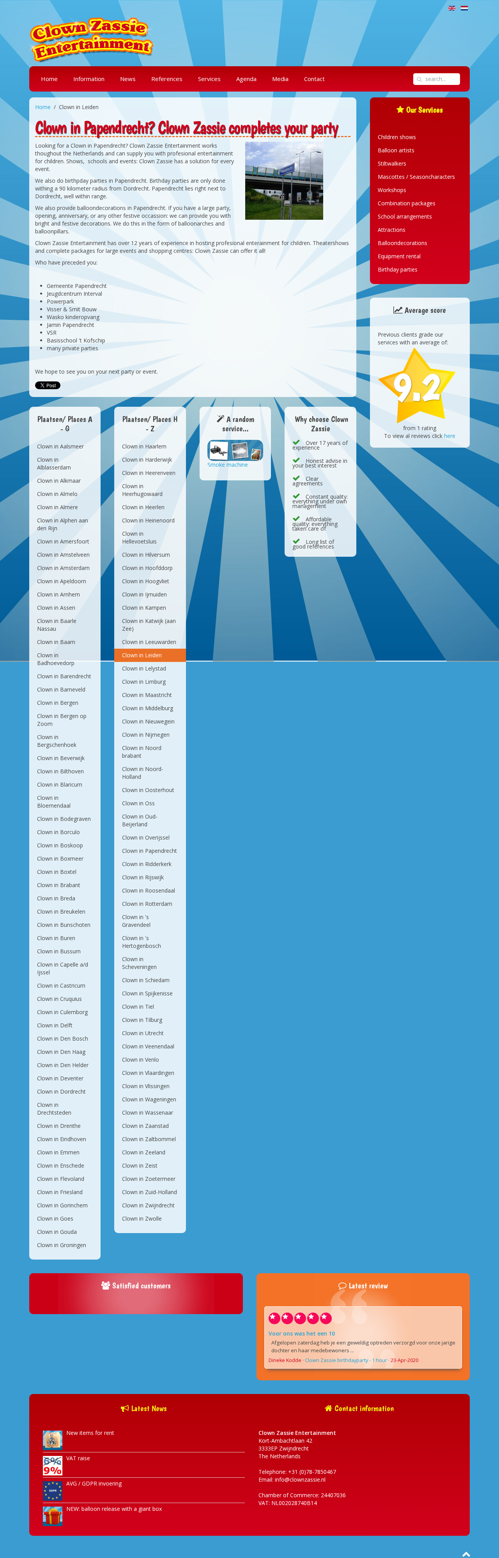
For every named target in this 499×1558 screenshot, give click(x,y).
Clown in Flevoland (60, 1178)
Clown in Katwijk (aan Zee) (149, 624)
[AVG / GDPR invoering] (52, 1490)
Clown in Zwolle (142, 1218)
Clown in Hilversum (146, 554)
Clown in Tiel (138, 1006)
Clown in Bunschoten (63, 924)
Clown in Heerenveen (148, 472)
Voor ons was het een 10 (302, 1333)
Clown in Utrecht (143, 1033)
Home (49, 79)
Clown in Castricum (61, 985)
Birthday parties (398, 269)
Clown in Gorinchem (62, 1205)
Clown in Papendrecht (149, 850)
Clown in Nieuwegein (148, 721)
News (128, 79)
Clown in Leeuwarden (149, 642)
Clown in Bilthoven (60, 771)
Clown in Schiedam (146, 980)
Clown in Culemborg (62, 1012)
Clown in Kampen (144, 607)
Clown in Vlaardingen (148, 1072)
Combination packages (406, 203)
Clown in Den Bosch (62, 1038)
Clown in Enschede (60, 1165)
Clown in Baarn (56, 642)
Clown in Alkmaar (59, 480)
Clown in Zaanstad (145, 1125)
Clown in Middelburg (147, 708)
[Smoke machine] (235, 449)
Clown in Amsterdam (63, 568)
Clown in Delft (55, 1025)
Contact (314, 79)
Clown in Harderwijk (147, 459)
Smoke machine (227, 464)
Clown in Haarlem (144, 446)
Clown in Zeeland (143, 1152)
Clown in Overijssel (146, 837)
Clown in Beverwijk (61, 758)
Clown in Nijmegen (146, 734)
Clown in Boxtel (56, 871)
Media (280, 79)
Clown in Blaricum (59, 784)
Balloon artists (396, 150)
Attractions (391, 229)
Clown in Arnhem (58, 594)
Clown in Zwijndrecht (148, 1205)
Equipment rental (399, 256)
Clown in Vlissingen (146, 1086)
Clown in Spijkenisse (147, 993)
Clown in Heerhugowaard (142, 490)
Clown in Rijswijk (143, 877)
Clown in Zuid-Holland (149, 1192)
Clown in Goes (55, 1218)
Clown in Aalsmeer (60, 446)
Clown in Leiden (142, 655)
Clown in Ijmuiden (144, 594)
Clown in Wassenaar (147, 1112)
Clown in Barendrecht (64, 676)
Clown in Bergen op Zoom (62, 719)
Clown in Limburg (144, 681)
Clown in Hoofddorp (147, 568)
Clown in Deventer (60, 1078)
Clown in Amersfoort (63, 541)
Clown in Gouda (57, 1231)
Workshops (392, 190)
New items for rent (90, 1432)
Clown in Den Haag (61, 1051)
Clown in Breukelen (61, 911)
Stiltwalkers (392, 163)
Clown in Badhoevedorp (55, 659)
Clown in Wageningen (149, 1099)
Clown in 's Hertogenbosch (141, 941)
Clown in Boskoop (60, 845)
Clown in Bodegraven (64, 818)
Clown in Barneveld (61, 689)
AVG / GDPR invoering (94, 1483)
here (449, 435)
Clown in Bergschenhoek (56, 740)
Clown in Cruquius (59, 998)
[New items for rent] (52, 1439)
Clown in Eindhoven (61, 1139)
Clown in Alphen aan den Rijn (62, 524)
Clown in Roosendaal (148, 890)
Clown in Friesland (60, 1192)
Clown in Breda (56, 898)
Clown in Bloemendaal (54, 801)
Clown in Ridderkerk (147, 864)
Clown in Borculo (58, 832)
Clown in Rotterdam (147, 903)
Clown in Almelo (57, 494)
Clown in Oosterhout (148, 790)
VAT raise (78, 1458)
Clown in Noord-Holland (142, 772)
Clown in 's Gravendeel (136, 920)
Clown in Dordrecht (61, 1091)
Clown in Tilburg (142, 1019)
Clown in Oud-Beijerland (139, 820)
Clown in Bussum (59, 951)
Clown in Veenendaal (148, 1046)
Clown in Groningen (61, 1245)
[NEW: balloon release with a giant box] (52, 1515)
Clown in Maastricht (147, 695)
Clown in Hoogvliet (145, 581)
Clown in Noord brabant (141, 751)
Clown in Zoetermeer (148, 1178)
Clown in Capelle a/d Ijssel (62, 968)
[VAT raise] (52, 1465)
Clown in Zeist (139, 1165)
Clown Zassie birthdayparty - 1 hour (346, 1360)
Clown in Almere (57, 507)
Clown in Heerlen (143, 507)
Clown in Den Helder (62, 1065)
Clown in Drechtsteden (54, 1108)
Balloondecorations (402, 243)
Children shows (397, 137)
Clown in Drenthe (59, 1125)
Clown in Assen (56, 607)
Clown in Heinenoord (148, 520)
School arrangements (405, 216)
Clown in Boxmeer (60, 858)
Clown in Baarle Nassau (56, 624)
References (166, 79)
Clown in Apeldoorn (61, 581)
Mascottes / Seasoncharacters (416, 176)
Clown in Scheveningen (139, 962)
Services (209, 79)
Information (88, 79)
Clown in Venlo (140, 1059)
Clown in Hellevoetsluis (139, 537)
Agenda (246, 79)
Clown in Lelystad (144, 668)
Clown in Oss (138, 803)
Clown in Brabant (58, 885)
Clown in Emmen (58, 1152)
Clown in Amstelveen (63, 554)
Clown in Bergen (57, 702)
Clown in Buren (56, 938)
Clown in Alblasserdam (54, 463)
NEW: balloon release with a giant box (114, 1508)
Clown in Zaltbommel (149, 1139)
